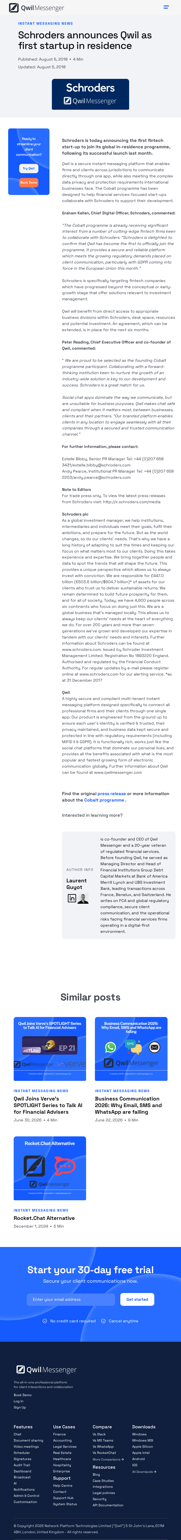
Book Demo (28, 182)
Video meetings (26, 1446)
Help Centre (62, 1485)
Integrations (103, 1486)
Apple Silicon (142, 1446)
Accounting (62, 1440)
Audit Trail (22, 1465)
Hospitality (62, 1465)
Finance (59, 1434)
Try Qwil (29, 168)
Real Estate (62, 1453)
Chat (17, 1434)
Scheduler (22, 1453)
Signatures (22, 1459)
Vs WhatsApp (103, 1446)
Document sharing (28, 1440)
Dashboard (22, 1471)
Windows (139, 1434)
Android (138, 1459)
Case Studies (103, 1481)
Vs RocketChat (104, 1453)
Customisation (25, 1502)
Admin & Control (26, 1496)
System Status (65, 1504)
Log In (18, 1401)
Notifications (24, 1489)
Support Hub (63, 1498)
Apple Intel (141, 1453)
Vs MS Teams (103, 1440)
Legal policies (104, 1493)
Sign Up (20, 1407)
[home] (36, 8)
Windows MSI (142, 1440)
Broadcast (22, 1477)
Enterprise (61, 1471)
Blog (96, 1474)
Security (99, 1499)
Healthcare (62, 1459)
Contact (59, 1492)
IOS (134, 1465)
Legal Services (65, 1446)
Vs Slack (99, 1434)
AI (15, 1483)
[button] (166, 7)
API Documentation (108, 1505)
